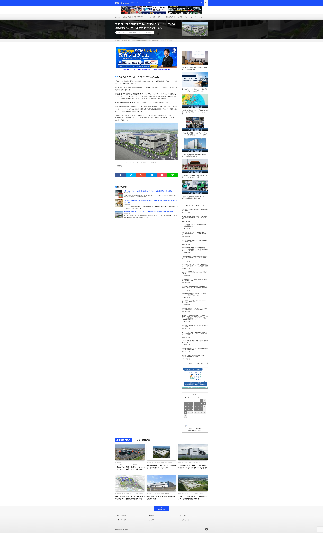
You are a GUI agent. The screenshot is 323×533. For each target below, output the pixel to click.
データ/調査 (179, 17)
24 (185, 412)
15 (201, 406)
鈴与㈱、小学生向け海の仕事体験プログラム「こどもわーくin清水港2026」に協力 (195, 356)
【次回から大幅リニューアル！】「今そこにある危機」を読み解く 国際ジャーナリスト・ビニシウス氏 (195, 112)
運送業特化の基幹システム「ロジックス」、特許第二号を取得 (195, 325)
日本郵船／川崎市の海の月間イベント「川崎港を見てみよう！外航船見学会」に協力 (195, 294)
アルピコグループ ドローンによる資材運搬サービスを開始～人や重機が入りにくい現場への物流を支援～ (195, 233)
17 (185, 409)
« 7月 (185, 417)
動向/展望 (188, 462)
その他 (200, 17)
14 (198, 406)
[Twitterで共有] (131, 175)
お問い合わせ (185, 520)
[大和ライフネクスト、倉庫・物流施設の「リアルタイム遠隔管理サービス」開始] (119, 194)
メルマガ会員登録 (121, 515)
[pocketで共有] (162, 175)
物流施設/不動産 (127, 17)
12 (192, 406)
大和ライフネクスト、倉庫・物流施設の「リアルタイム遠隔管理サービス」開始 (148, 191)
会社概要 (151, 520)
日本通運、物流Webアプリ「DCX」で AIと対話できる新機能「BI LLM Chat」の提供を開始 (194, 309)
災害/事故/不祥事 (138, 17)
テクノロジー (120, 464)
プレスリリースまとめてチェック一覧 (198, 363)
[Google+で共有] (141, 175)
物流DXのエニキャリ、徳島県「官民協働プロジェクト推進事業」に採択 (194, 280)
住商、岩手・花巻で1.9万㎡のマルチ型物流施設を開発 (161, 498)
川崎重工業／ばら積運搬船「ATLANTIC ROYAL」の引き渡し (194, 301)
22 (201, 409)
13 (195, 406)
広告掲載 (151, 515)
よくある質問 (185, 515)
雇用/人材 (160, 17)
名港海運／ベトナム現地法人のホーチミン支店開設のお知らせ (195, 209)
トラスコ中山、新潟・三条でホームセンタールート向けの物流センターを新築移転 (130, 468)
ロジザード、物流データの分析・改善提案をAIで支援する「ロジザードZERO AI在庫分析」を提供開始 (195, 287)
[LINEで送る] (172, 175)
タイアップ (193, 17)
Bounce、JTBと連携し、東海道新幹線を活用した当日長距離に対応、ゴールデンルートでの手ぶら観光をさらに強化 (195, 333)
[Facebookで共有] (120, 175)
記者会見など (199, 462)
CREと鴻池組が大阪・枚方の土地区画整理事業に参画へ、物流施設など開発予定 (130, 498)
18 (189, 409)
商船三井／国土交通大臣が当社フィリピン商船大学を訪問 (195, 272)
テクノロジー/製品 (150, 17)
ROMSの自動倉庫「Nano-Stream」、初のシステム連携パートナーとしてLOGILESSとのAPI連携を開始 (194, 217)
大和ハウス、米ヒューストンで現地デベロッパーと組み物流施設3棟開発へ (193, 498)
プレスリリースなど (143, 32)
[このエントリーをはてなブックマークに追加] (151, 175)
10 (185, 406)
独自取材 (117, 17)
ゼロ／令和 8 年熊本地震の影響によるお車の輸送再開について (195, 341)
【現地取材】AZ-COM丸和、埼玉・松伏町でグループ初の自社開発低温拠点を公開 (193, 467)
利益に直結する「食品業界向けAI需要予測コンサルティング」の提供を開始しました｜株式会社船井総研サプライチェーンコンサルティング (195, 249)
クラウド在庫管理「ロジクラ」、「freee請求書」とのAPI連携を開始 (194, 241)
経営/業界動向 (169, 17)
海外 (166, 462)
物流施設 (150, 32)
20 (195, 409)
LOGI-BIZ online (123, 529)
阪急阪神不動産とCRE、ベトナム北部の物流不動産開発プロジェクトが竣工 (161, 467)
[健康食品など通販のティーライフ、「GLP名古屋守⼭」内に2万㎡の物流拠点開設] (119, 214)
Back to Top (161, 509)
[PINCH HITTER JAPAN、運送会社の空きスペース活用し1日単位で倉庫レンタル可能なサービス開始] (119, 203)
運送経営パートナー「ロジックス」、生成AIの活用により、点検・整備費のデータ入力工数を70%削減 (195, 265)
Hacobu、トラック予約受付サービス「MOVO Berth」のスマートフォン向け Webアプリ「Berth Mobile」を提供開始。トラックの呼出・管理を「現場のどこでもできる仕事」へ (195, 317)
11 (189, 406)
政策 (186, 17)
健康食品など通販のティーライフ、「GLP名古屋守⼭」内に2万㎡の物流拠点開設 (148, 211)
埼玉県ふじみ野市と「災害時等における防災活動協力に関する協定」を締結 (195, 348)
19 (192, 409)
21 (198, 409)
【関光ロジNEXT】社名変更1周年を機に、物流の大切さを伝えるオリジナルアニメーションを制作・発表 (195, 257)
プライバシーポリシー (123, 520)
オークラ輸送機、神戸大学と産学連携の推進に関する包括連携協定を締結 (195, 225)
